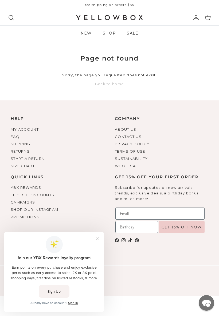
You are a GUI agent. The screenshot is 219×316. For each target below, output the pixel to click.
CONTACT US (128, 136)
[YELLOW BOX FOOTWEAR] (109, 17)
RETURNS (20, 151)
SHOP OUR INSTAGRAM (34, 209)
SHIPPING (20, 144)
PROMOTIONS (25, 217)
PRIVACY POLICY (132, 144)
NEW (86, 33)
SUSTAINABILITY (131, 158)
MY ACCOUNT (25, 129)
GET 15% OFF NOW (182, 227)
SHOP (109, 33)
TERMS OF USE (130, 151)
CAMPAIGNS (23, 202)
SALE (132, 33)
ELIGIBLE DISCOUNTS (32, 195)
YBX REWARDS (26, 187)
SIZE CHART (23, 166)
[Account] (195, 17)
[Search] (11, 17)
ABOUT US (125, 129)
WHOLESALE (127, 166)
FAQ (15, 136)
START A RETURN (28, 158)
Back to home (109, 84)
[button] (206, 303)
